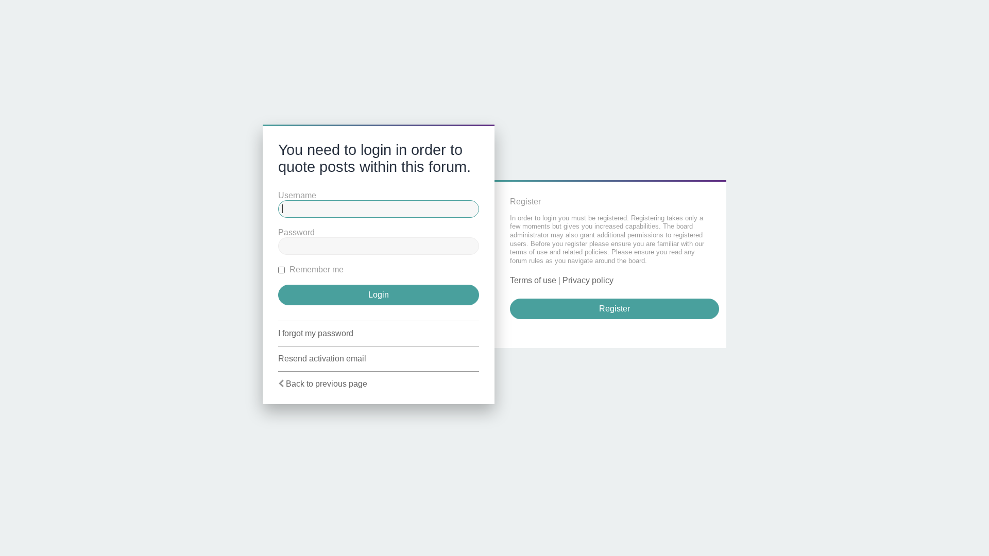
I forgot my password (315, 333)
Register (614, 308)
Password (296, 232)
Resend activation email (322, 358)
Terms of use (533, 280)
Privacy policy (587, 280)
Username (297, 195)
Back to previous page (326, 383)
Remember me (315, 269)
